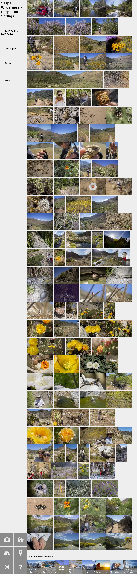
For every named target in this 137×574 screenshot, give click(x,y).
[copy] (2, 66)
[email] (23, 63)
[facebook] (15, 63)
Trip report (11, 48)
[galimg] (40, 8)
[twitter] (19, 63)
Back (7, 80)
